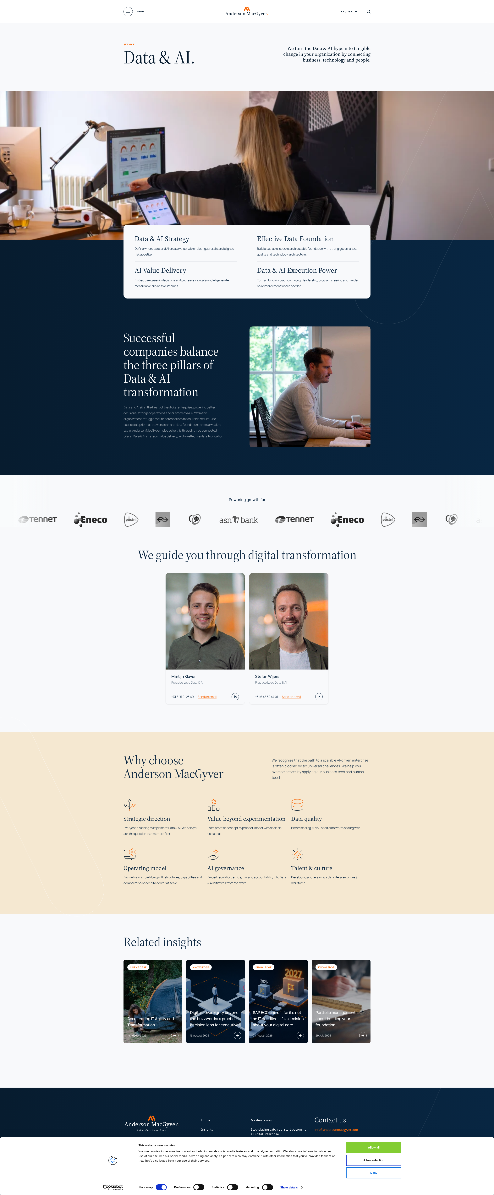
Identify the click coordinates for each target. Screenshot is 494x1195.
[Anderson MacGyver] (246, 11)
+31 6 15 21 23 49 (182, 697)
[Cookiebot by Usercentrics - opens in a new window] (113, 1187)
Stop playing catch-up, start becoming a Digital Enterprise (278, 1131)
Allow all (374, 1147)
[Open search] (368, 11)
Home (205, 1120)
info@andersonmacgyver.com (336, 1130)
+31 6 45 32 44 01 (266, 697)
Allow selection (373, 1160)
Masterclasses (261, 1120)
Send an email (207, 697)
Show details (289, 1187)
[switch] (198, 1187)
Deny (373, 1172)
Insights (207, 1129)
